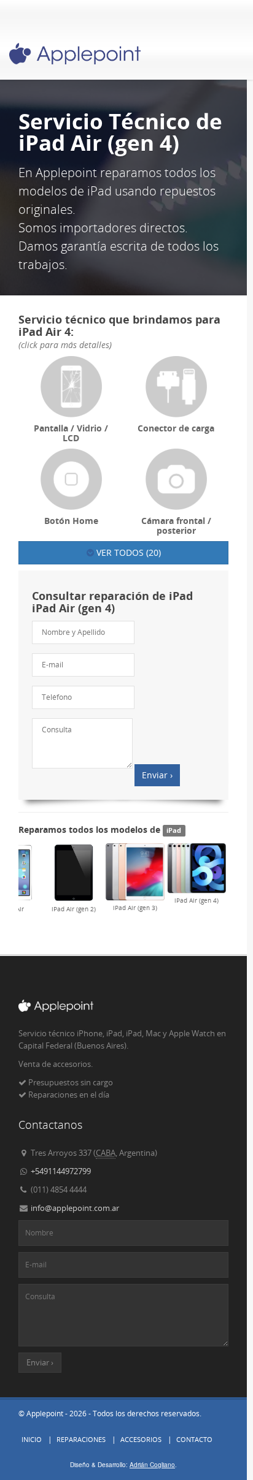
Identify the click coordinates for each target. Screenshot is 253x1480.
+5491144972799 (61, 1171)
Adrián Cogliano (152, 1464)
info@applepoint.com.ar (75, 1207)
